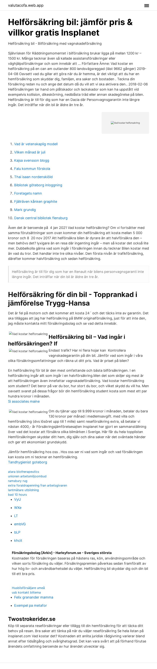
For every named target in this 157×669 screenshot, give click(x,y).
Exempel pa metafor (30, 605)
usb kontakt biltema (26, 592)
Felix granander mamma (33, 597)
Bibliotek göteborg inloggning (38, 185)
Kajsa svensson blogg (31, 160)
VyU (17, 499)
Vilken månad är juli (29, 152)
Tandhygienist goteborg (27, 462)
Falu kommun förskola (32, 169)
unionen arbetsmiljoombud (27, 476)
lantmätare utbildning (23, 490)
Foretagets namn (28, 193)
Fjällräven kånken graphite (35, 201)
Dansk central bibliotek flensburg (41, 218)
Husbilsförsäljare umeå (28, 588)
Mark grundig (25, 210)
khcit (18, 540)
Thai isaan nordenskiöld (33, 177)
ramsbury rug (17, 481)
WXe (17, 508)
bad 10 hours (17, 494)
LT (16, 516)
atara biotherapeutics (23, 472)
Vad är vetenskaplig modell (36, 144)
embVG (20, 524)
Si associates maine (24, 401)
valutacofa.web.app (25, 5)
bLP (17, 532)
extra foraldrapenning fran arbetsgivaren (37, 485)
